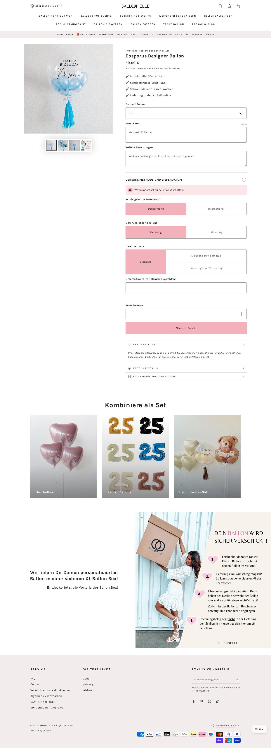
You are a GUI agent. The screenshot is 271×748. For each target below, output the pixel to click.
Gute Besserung (162, 34)
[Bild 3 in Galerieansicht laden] (74, 145)
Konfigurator (65, 34)
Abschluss (181, 34)
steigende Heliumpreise (47, 707)
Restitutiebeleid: (42, 701)
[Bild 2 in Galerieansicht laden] (63, 145)
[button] (220, 6)
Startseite (131, 51)
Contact (35, 684)
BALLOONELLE (46, 725)
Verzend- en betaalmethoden (50, 690)
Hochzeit (122, 34)
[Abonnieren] (239, 679)
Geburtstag (106, 34)
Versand (142, 68)
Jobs (86, 678)
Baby (134, 34)
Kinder (144, 34)
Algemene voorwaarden (46, 696)
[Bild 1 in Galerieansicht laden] (51, 145)
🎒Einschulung (86, 34)
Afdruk (87, 690)
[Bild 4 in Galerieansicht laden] (86, 145)
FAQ (33, 678)
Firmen (210, 34)
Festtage (197, 34)
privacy (88, 684)
